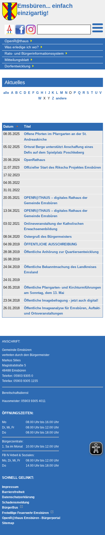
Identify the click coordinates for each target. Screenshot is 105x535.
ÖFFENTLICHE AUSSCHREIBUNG (50, 244)
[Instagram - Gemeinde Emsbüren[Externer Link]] (30, 30)
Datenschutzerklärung (18, 497)
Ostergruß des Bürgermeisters (48, 237)
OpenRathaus (34, 160)
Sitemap (8, 523)
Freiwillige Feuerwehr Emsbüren (25, 513)
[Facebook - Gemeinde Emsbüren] (20, 30)
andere (61, 98)
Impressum (10, 487)
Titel (27, 126)
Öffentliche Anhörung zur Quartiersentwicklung (61, 252)
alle (6, 93)
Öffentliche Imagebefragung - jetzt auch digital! (61, 300)
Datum (8, 126)
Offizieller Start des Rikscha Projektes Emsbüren (62, 167)
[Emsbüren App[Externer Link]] (9, 30)
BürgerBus (10, 507)
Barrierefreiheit (13, 492)
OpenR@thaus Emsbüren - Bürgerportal (31, 518)
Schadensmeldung (15, 502)
